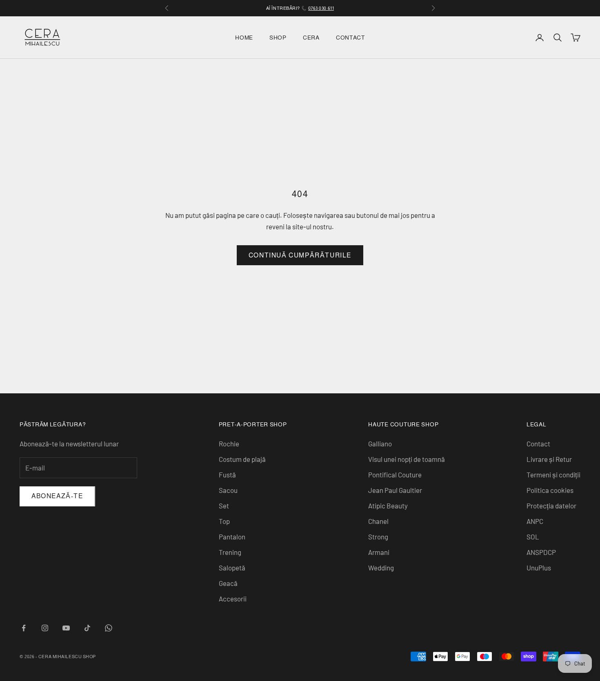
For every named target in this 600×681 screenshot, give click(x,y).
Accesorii (233, 598)
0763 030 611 (321, 8)
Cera (311, 37)
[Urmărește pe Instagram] (45, 628)
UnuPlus (539, 567)
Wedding (381, 567)
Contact (350, 37)
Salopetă (232, 567)
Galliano (380, 443)
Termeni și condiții (553, 474)
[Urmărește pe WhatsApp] (108, 628)
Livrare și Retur (549, 459)
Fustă (227, 474)
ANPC (535, 521)
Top (224, 521)
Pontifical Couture (395, 474)
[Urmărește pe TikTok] (87, 628)
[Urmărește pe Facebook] (24, 628)
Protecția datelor (551, 505)
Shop (278, 37)
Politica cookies (550, 490)
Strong (378, 536)
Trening (230, 552)
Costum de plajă (242, 459)
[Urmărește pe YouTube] (66, 628)
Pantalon (232, 536)
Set (224, 505)
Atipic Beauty (388, 505)
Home (244, 37)
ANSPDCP (541, 552)
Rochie (229, 443)
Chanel (378, 521)
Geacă (228, 583)
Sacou (228, 490)
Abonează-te (57, 495)
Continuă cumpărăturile (300, 255)
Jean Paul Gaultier (395, 490)
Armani (378, 552)
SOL (533, 536)
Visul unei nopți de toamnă (406, 459)
